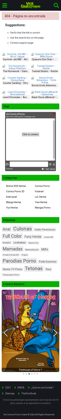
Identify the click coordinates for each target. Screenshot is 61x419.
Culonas (22, 229)
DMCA (21, 387)
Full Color (12, 236)
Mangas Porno (42, 207)
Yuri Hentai (12, 207)
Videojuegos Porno (11, 275)
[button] (5, 333)
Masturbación (32, 249)
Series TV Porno (12, 269)
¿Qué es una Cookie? (42, 387)
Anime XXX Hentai (16, 186)
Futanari (39, 191)
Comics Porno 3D (15, 191)
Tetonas (34, 268)
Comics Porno (42, 186)
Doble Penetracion (45, 229)
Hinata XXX (48, 237)
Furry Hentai (33, 236)
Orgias (25, 255)
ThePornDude (28, 393)
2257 (8, 387)
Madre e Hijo (33, 243)
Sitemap (9, 393)
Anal (7, 229)
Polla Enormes (47, 261)
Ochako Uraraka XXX (11, 255)
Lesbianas (19, 242)
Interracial (11, 196)
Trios (48, 269)
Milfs (44, 249)
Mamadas (13, 248)
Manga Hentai (13, 202)
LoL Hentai (40, 196)
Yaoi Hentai (41, 202)
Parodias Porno (19, 261)
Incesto (7, 242)
